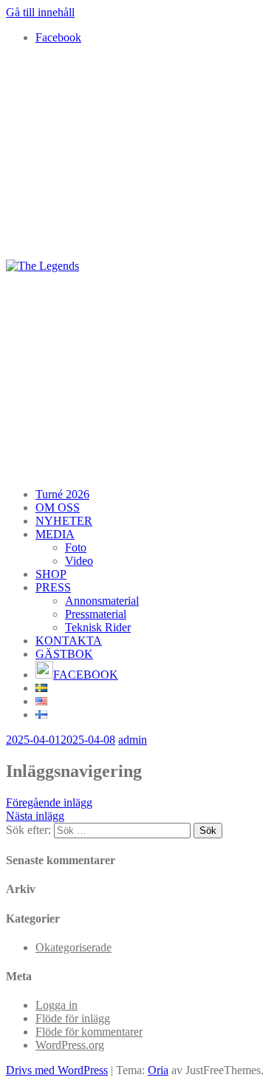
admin (132, 739)
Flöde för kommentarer (89, 1031)
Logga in (56, 1005)
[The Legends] (42, 265)
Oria (158, 1070)
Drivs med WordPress (57, 1070)
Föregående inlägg (49, 802)
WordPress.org (69, 1045)
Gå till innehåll (40, 12)
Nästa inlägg (35, 815)
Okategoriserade (73, 947)
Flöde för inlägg (72, 1018)
